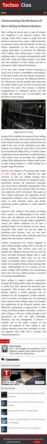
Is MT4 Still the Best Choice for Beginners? (24, 428)
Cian (17, 4)
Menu (3, 12)
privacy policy (26, 442)
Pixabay (29, 132)
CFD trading (10, 173)
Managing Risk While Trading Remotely (23, 410)
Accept (37, 442)
